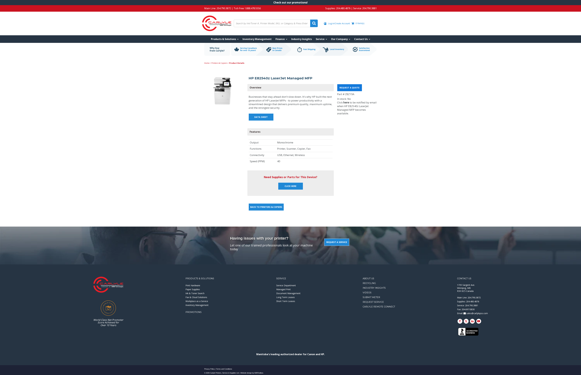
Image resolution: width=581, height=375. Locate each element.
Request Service (373, 302)
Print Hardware (192, 285)
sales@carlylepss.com (477, 313)
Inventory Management (196, 305)
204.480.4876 (343, 8)
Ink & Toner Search (194, 293)
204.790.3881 (369, 8)
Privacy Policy (209, 369)
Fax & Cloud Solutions (196, 297)
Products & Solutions (199, 278)
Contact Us (464, 278)
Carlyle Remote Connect (379, 306)
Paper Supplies (192, 289)
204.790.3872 (224, 8)
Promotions (193, 312)
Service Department (286, 285)
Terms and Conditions (224, 369)
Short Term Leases (285, 301)
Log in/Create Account (338, 23)
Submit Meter (371, 297)
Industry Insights (374, 288)
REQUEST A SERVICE (336, 242)
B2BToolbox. (259, 373)
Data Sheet (261, 117)
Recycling (369, 283)
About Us (368, 278)
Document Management (288, 293)
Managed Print (283, 289)
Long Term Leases (285, 297)
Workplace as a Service (196, 301)
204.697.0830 (468, 309)
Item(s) (360, 23)
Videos (367, 292)
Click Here (290, 186)
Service (281, 278)
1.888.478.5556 (253, 8)
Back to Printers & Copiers (266, 207)
